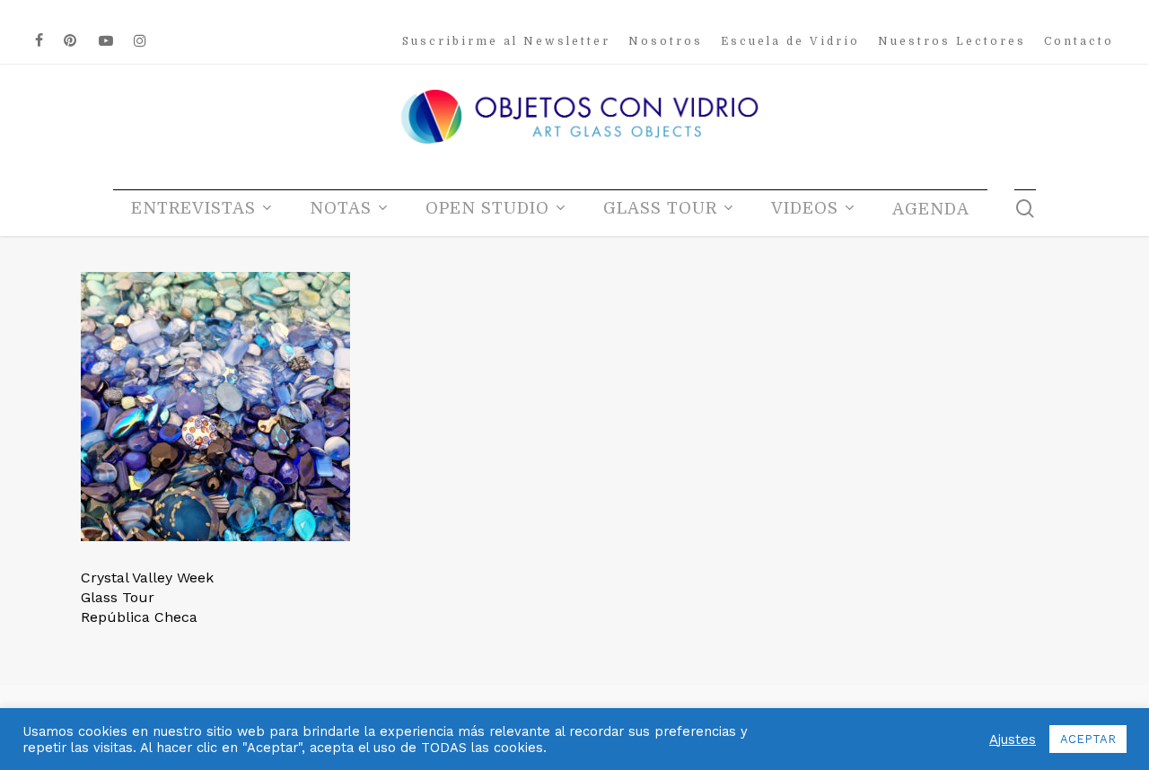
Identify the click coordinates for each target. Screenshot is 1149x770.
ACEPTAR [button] (1088, 739)
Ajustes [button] (1012, 739)
